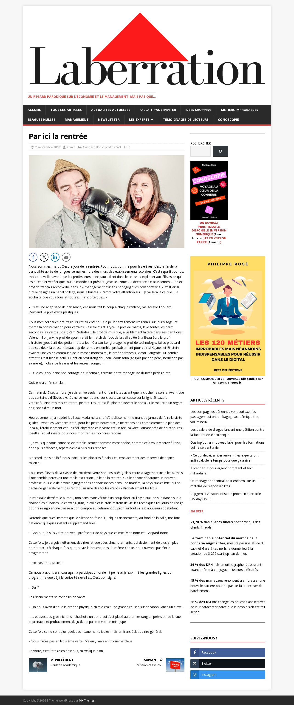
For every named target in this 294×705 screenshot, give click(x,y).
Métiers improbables (239, 109)
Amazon (198, 238)
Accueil (34, 109)
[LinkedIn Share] (55, 257)
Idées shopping (198, 109)
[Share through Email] (66, 257)
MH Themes (86, 700)
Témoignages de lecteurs (186, 119)
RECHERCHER (200, 143)
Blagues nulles (41, 119)
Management (77, 119)
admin (71, 147)
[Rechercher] (220, 151)
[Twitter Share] (44, 257)
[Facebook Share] (33, 257)
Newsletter (109, 119)
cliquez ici (235, 382)
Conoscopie (228, 119)
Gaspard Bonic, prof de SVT (102, 147)
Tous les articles (66, 109)
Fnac (218, 234)
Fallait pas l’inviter (158, 109)
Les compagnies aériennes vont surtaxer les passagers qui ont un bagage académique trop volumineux (225, 416)
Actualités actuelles (110, 109)
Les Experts (139, 119)
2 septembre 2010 (47, 147)
